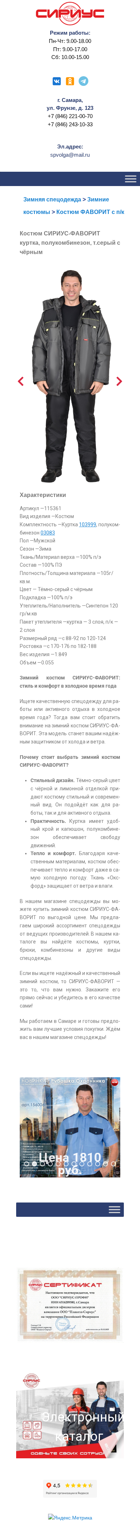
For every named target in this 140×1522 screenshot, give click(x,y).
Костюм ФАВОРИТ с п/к (90, 212)
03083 (48, 533)
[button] (70, 1127)
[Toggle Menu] (130, 178)
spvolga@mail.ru (70, 155)
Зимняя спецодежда (52, 199)
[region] (70, 1127)
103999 (87, 524)
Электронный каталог (79, 1427)
